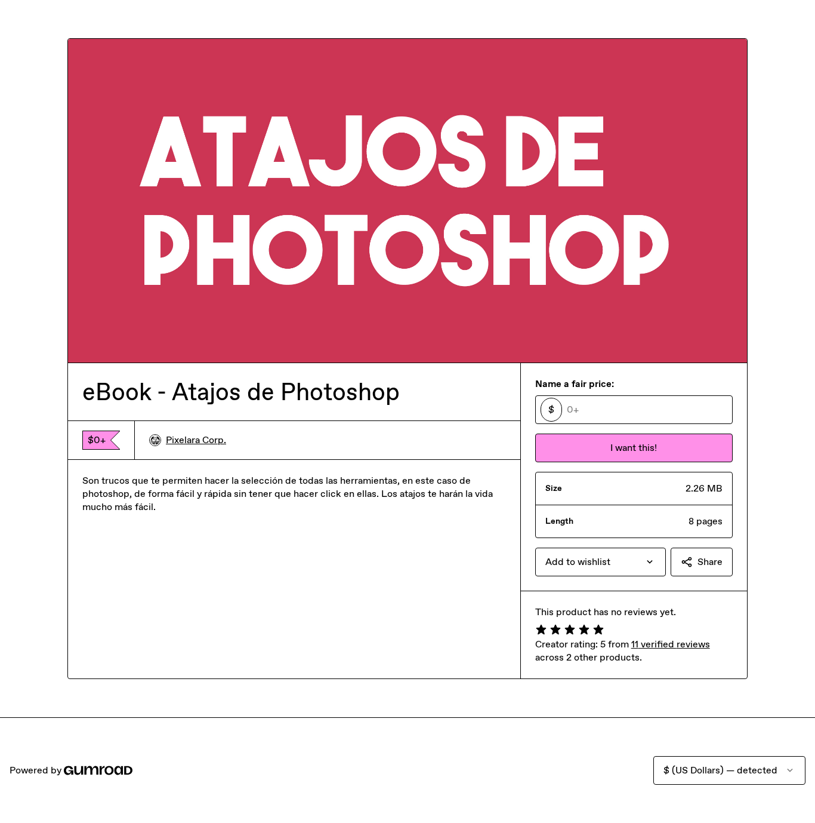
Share (710, 561)
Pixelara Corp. (196, 440)
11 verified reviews (670, 644)
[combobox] (600, 562)
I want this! (633, 447)
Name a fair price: (574, 383)
